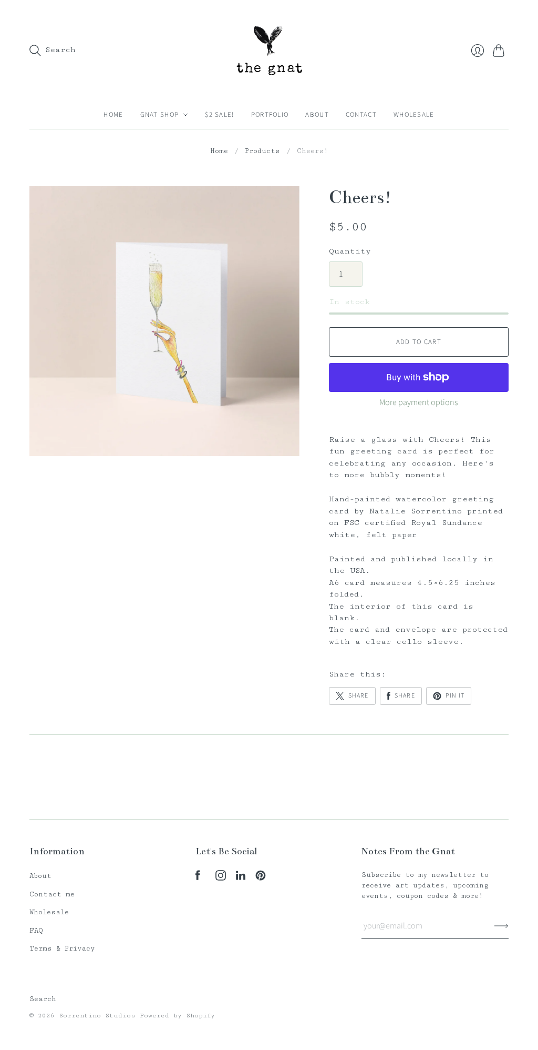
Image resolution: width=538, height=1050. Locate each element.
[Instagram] (220, 878)
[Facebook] (197, 878)
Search (42, 999)
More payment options (418, 402)
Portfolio (270, 114)
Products (262, 151)
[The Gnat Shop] (269, 50)
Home (113, 114)
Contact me (52, 894)
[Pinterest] (260, 878)
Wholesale (414, 114)
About (317, 114)
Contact (361, 114)
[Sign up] (501, 926)
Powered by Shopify (177, 1015)
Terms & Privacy (62, 948)
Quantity (350, 251)
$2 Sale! (219, 114)
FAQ (36, 930)
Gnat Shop (159, 114)
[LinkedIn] (240, 878)
